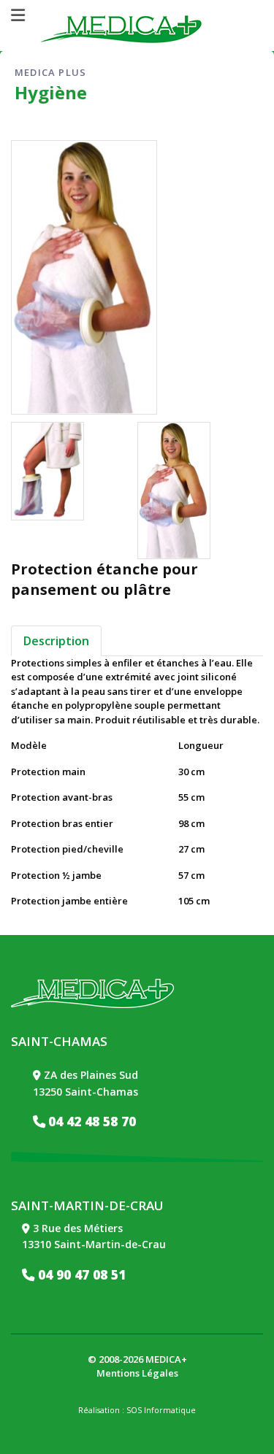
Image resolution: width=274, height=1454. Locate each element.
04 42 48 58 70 (92, 1121)
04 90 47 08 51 (80, 1274)
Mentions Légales (137, 1373)
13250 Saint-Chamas (85, 1092)
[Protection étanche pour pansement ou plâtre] (47, 471)
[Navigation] (18, 15)
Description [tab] (56, 641)
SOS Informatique (161, 1410)
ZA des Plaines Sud (91, 1075)
